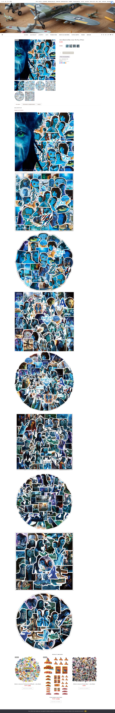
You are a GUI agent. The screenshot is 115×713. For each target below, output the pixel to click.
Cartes (82, 1)
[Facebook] (60, 63)
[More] (65, 63)
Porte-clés (92, 1)
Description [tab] (18, 104)
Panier (83, 34)
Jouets (40, 1)
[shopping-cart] (10, 1)
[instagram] (5, 1)
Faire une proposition (64, 56)
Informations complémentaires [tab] (29, 104)
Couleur (61, 45)
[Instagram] (61, 63)
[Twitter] (62, 63)
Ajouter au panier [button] (27, 688)
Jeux (37, 1)
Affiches (87, 1)
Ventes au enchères (64, 34)
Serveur (89, 34)
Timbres (70, 1)
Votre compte (75, 34)
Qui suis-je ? (33, 34)
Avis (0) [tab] (39, 104)
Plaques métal (76, 1)
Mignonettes (110, 1)
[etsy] (7, 1)
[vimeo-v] (108, 34)
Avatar (64, 61)
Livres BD (58, 1)
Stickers (64, 60)
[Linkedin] (64, 63)
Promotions (53, 34)
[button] (54, 41)
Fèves (100, 1)
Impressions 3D (51, 1)
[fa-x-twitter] (3, 1)
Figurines (45, 1)
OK (85, 711)
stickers (67, 61)
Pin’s (97, 1)
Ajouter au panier (68, 52)
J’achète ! (41, 34)
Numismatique (64, 1)
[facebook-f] (101, 34)
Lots (47, 34)
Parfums (104, 1)
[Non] (113, 711)
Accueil (26, 34)
